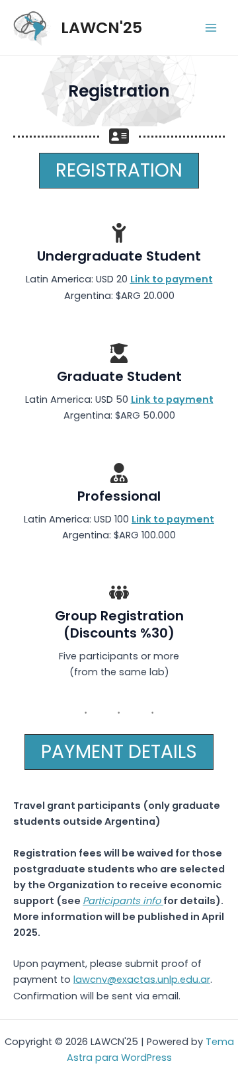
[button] (119, 170)
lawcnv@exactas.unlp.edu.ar (141, 979)
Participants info (123, 900)
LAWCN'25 (101, 27)
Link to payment (171, 279)
